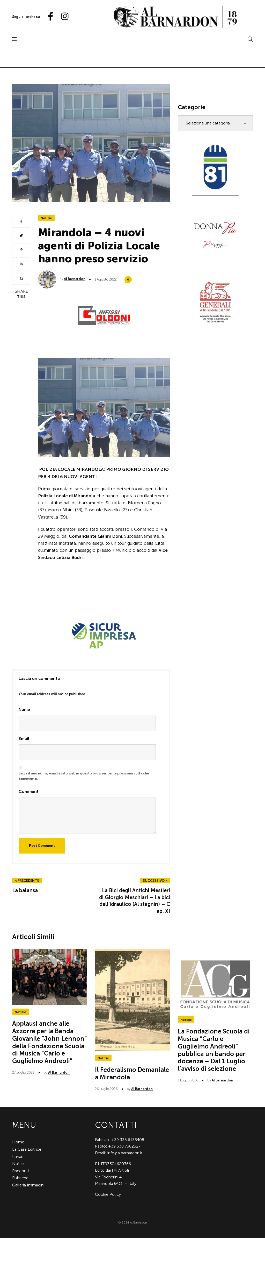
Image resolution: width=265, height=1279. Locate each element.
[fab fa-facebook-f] (48, 16)
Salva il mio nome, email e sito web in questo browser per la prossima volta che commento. (84, 776)
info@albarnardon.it (125, 1152)
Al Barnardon (74, 279)
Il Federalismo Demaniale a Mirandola (132, 1073)
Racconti (20, 1170)
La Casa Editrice (26, 1149)
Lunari (17, 1156)
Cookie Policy (108, 1194)
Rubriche (20, 1177)
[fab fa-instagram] (62, 16)
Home (18, 1142)
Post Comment (42, 845)
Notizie (46, 218)
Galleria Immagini (28, 1185)
